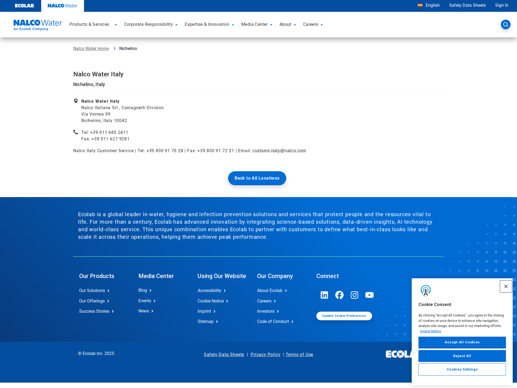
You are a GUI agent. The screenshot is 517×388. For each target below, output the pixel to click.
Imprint (204, 311)
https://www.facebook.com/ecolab (339, 295)
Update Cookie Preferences (344, 316)
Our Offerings (92, 301)
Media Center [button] (254, 24)
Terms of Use (299, 354)
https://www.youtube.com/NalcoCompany (369, 295)
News (143, 311)
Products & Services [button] (89, 24)
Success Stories (94, 311)
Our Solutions (92, 290)
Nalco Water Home (91, 48)
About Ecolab (269, 290)
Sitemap (206, 321)
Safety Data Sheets (467, 5)
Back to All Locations (257, 178)
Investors (265, 311)
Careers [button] (310, 24)
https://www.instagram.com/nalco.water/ (354, 295)
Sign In (501, 5)
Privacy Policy (265, 354)
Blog (142, 290)
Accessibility (209, 290)
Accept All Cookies (462, 342)
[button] (116, 24)
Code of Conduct (273, 321)
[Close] (506, 286)
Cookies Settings (462, 370)
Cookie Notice (430, 331)
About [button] (285, 24)
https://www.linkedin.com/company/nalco (324, 295)
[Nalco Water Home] (37, 26)
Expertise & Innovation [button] (207, 24)
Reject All (462, 356)
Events (144, 300)
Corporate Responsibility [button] (148, 24)
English (432, 5)
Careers (264, 301)
